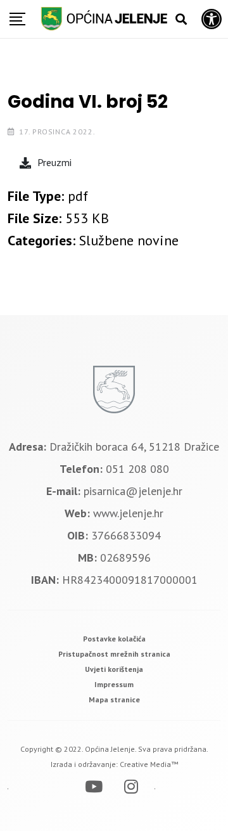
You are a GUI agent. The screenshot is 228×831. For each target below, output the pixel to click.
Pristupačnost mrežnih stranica (114, 654)
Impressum (114, 684)
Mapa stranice (114, 699)
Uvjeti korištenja (114, 669)
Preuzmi (54, 162)
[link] (114, 638)
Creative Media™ (149, 764)
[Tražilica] (181, 19)
